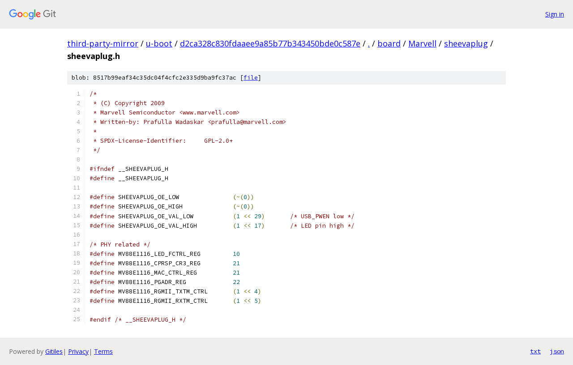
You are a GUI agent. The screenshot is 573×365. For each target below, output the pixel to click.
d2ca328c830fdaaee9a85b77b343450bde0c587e (270, 43)
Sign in (554, 14)
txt (535, 351)
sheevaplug (466, 43)
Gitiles (54, 351)
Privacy (78, 351)
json (557, 351)
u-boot (159, 43)
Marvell (422, 43)
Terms (103, 351)
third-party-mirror (102, 43)
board (389, 43)
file (251, 77)
